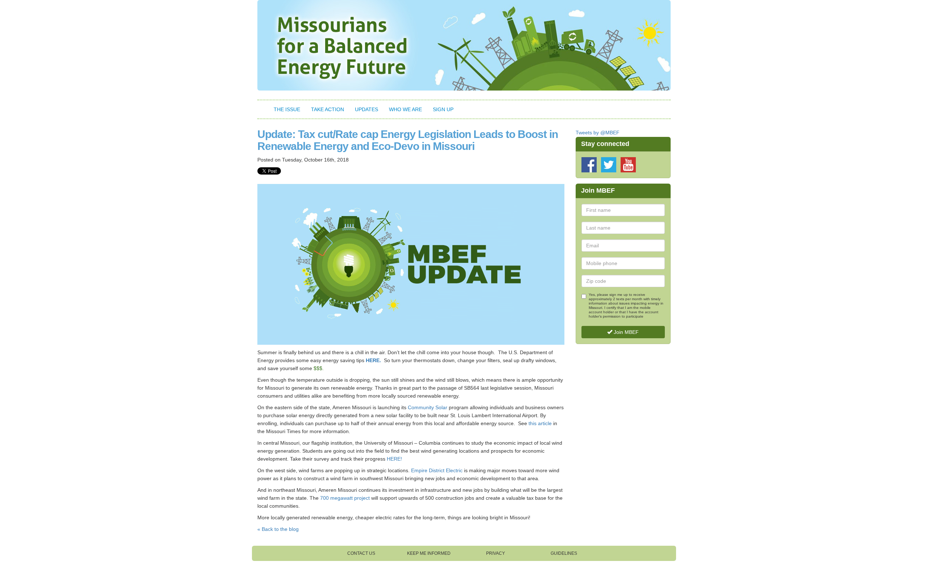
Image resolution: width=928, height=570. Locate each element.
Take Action (327, 109)
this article (540, 423)
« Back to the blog (278, 529)
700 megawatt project (345, 498)
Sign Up (443, 109)
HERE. (373, 360)
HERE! (394, 459)
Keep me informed (429, 553)
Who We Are (405, 109)
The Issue (287, 109)
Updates (366, 109)
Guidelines (564, 553)
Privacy (495, 553)
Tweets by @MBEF (598, 132)
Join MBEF (625, 332)
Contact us (361, 553)
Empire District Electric (437, 470)
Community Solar (427, 407)
